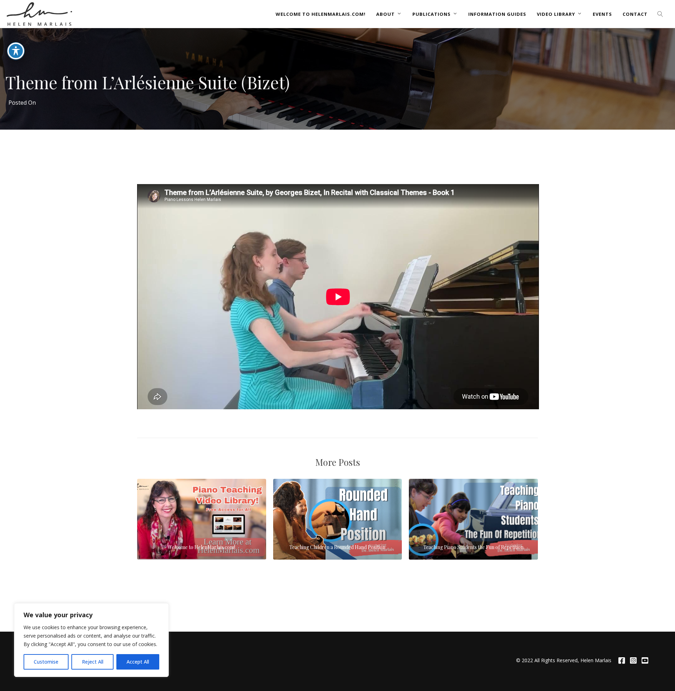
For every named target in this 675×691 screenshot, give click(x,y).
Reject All (92, 661)
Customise (46, 661)
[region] (91, 640)
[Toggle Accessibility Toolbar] (15, 51)
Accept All (138, 661)
